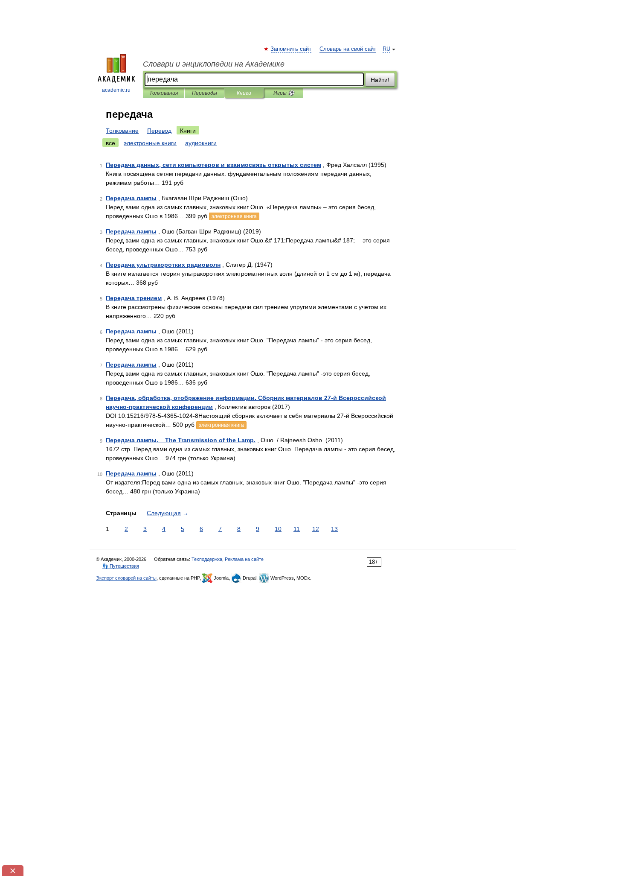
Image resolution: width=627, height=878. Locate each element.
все (110, 143)
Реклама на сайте (244, 559)
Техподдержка (207, 559)
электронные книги (150, 143)
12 (315, 528)
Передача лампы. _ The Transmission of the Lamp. (180, 440)
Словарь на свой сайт (347, 49)
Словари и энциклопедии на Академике (213, 64)
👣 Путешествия (120, 566)
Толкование (122, 130)
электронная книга (234, 216)
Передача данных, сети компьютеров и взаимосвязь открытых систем (213, 164)
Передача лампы (131, 198)
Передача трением (134, 298)
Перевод (159, 130)
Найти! (380, 79)
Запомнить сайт (291, 49)
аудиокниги (201, 143)
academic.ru (116, 90)
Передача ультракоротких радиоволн (163, 264)
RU (386, 49)
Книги (244, 93)
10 (278, 528)
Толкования (163, 93)
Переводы (204, 93)
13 (334, 528)
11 (296, 528)
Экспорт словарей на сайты (126, 577)
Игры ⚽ (283, 93)
